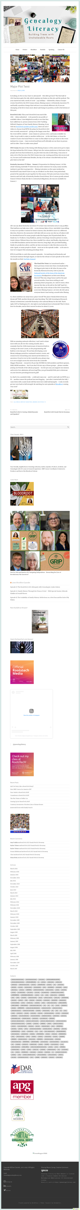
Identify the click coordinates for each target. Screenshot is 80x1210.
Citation (13, 992)
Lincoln (13, 1026)
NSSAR (23, 1031)
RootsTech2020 (35, 1041)
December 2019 (14, 920)
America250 (14, 984)
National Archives (47, 1028)
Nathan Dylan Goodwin (35, 1028)
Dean (13, 997)
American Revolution (24, 984)
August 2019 (14, 932)
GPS (52, 1010)
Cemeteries (28, 989)
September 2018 (15, 944)
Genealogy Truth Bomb (28, 1010)
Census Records (49, 989)
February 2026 (14, 871)
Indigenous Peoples (46, 1015)
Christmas (64, 989)
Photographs (40, 1033)
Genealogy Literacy (57, 1008)
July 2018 (13, 950)
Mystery (20, 1028)
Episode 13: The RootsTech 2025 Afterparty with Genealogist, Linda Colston (35, 587)
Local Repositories (22, 1026)
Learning (29, 1023)
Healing (26, 1013)
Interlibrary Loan (16, 1018)
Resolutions (32, 1039)
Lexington (36, 1023)
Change (57, 989)
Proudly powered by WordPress (28, 1203)
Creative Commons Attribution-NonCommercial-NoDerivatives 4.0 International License (57, 1178)
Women (37, 1057)
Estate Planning (15, 1002)
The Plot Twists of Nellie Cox (19, 798)
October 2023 (14, 887)
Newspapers (56, 1028)
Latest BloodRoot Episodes (21, 583)
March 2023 (13, 893)
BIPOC (44, 987)
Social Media (25, 1046)
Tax (59, 1049)
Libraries (34, 402)
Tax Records (65, 1049)
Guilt (65, 1010)
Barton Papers (28, 987)
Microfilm (31, 1026)
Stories (29, 1049)
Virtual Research (52, 1054)
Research (14, 1039)
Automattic (57, 1203)
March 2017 (13, 968)
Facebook (37, 1002)
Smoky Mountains (16, 1046)
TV (45, 402)
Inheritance (56, 1015)
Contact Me (61, 49)
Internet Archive (26, 1018)
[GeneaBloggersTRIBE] (40, 1153)
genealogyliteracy (28, 735)
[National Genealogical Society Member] (18, 1122)
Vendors (14, 1054)
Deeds (18, 997)
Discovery (14, 1000)
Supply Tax (35, 1049)
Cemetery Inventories (39, 989)
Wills (32, 1057)
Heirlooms (33, 1013)
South (56, 1046)
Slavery (47, 1044)
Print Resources (20, 1036)
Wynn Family (59, 1057)
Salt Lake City (64, 1041)
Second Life (25, 1044)
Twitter (8, 1190)
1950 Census (17, 402)
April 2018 (13, 953)
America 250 (58, 982)
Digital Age (57, 997)
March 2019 (13, 935)
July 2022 (13, 899)
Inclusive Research (35, 1015)
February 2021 (14, 905)
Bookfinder (58, 987)
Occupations (30, 1031)
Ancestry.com (41, 984)
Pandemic (32, 1033)
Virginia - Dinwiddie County (29, 1054)
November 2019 (15, 923)
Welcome (14, 1057)
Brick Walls (14, 989)
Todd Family (33, 1052)
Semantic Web (33, 1044)
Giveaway (38, 1010)
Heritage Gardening (49, 1013)
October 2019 (14, 926)
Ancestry (33, 984)
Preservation (62, 1033)
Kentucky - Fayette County (32, 1020)
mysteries (14, 1028)
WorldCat (51, 1057)
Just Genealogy (43, 1018)
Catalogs (22, 989)
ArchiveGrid (60, 984)
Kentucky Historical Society (18, 1023)
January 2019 (14, 941)
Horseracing (65, 1013)
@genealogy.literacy (19, 744)
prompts (34, 1036)
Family (43, 1002)
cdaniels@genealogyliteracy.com (12, 1175)
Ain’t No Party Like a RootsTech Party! (21, 786)
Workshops (44, 1057)
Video (19, 1054)
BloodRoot (34, 49)
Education (54, 1000)
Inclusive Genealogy (24, 1015)
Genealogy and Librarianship (33, 1008)
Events (23, 1002)
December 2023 (15, 884)
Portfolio (42, 49)
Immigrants (14, 1015)
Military (38, 1026)
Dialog (40, 997)
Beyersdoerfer (37, 987)
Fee (48, 1005)
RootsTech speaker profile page (27, 127)
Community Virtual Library (57, 992)
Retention (58, 1039)
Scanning (18, 1044)
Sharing (40, 1044)
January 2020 (14, 917)
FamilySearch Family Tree (35, 1005)
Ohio (41, 1031)
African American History (53, 979)
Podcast (48, 1033)
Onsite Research (15, 1033)
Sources (50, 1046)
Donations (39, 1000)
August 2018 (14, 947)
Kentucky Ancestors (26, 402)
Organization (25, 1033)
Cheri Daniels (18, 735)
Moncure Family (45, 1026)
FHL (52, 1005)
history (58, 1013)
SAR (12, 1044)
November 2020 (15, 908)
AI (38, 982)
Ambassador (51, 982)
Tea (12, 1052)
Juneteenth (35, 1018)
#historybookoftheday (31, 979)
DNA (26, 1000)
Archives (14, 987)
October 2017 (14, 965)
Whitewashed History (23, 1057)
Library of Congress (58, 1023)
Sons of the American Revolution (38, 1046)
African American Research (18, 982)
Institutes (63, 1015)
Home (17, 49)
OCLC (37, 1031)
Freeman (14, 1008)
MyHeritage (59, 1026)
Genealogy (21, 1008)
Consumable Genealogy (27, 995)
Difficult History (48, 997)
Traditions (47, 1052)
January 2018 (14, 959)
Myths (26, 1028)
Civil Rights (30, 992)
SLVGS (62, 1044)
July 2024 (13, 881)
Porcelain (54, 1033)
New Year (64, 1028)
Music (53, 1026)
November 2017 (15, 962)
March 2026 (13, 868)
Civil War (37, 992)
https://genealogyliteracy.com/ (65, 1182)
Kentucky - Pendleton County (47, 1020)
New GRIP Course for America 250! (20, 789)
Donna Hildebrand (15, 851)
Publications (48, 1036)
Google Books (46, 1010)
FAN (44, 1005)
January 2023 (14, 896)
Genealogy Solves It (16, 1010)
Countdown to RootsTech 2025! (19, 795)
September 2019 (15, 929)
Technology (25, 1052)
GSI (61, 1010)
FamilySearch (24, 1005)
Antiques (49, 984)
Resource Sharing (49, 1039)
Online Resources (61, 1031)
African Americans (31, 982)
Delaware (24, 997)
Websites (61, 1054)
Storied (23, 1049)
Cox (42, 995)
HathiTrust (19, 1013)
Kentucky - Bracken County (18, 1020)
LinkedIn (8, 1186)
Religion (55, 1036)
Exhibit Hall (30, 1002)
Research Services (23, 1039)
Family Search (15, 1005)
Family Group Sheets (51, 1002)
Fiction (57, 1005)
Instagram (9, 1182)
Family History (62, 1002)
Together (40, 1052)
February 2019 (14, 938)
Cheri (12, 854)
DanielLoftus (54, 995)
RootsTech (41, 402)
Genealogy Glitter (46, 1008)
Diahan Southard (32, 997)
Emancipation (63, 1000)
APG (54, 984)
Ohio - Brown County (49, 1031)
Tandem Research (51, 1049)
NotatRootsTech (16, 1031)
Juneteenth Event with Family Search (21, 807)
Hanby (13, 1013)
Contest (37, 995)
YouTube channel (29, 259)
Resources (40, 1039)
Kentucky (52, 1018)
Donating (32, 1000)
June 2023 (13, 890)
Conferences (15, 995)
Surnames (43, 1049)
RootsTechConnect (54, 1041)
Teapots (17, 1052)
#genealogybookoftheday (18, 979)
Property (40, 1036)
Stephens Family (15, 1049)
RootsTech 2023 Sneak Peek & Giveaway (32, 842)
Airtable (43, 982)
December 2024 (15, 878)
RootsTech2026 (44, 1041)
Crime (47, 995)
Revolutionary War (16, 1041)
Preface (25, 49)
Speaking (51, 49)
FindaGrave (64, 1005)
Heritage (40, 1013)
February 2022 (14, 902)
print (13, 1036)
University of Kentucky (61, 1052)
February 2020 (14, 914)
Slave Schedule (54, 1044)
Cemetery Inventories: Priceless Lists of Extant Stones (26, 804)
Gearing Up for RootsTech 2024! (20, 801)
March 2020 (14, 911)
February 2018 (14, 956)
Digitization (65, 997)
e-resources (46, 1000)
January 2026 (14, 874)
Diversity (21, 1000)
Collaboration (45, 992)
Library (49, 1023)
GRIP (57, 1010)
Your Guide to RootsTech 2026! (19, 792)
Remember (62, 1036)
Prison (28, 1036)
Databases (61, 995)
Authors (20, 987)
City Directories (21, 992)
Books (65, 987)
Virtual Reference (42, 1054)
